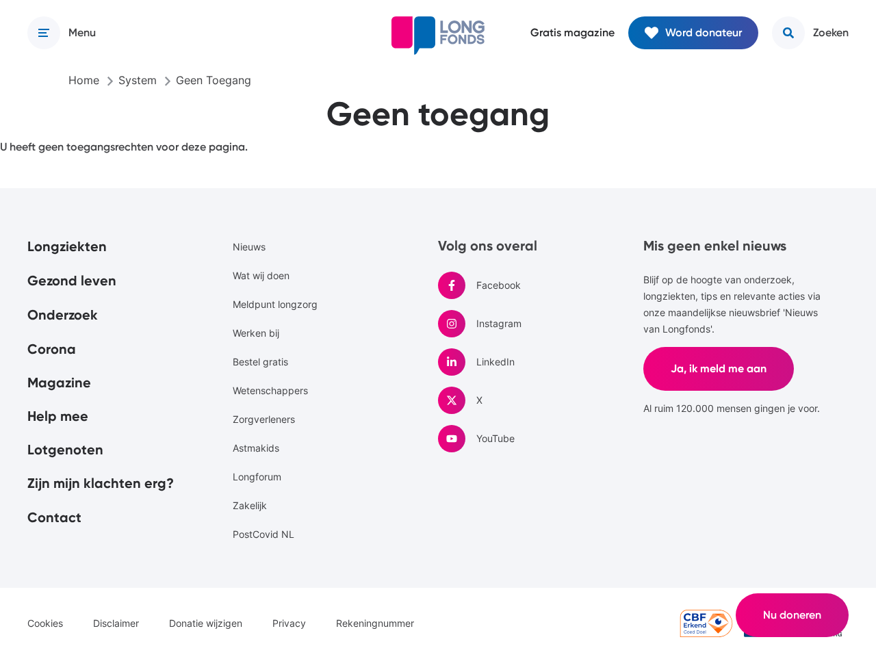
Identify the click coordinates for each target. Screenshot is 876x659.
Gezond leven (71, 280)
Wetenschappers (270, 390)
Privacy (289, 623)
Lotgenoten (65, 449)
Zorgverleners (264, 419)
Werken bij (256, 333)
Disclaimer (116, 623)
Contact (54, 517)
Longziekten (67, 246)
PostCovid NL (263, 534)
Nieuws (249, 247)
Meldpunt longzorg (275, 304)
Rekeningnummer (375, 623)
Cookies (45, 623)
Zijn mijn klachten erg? (100, 483)
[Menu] (43, 32)
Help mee (57, 416)
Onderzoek (62, 315)
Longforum (257, 476)
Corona (51, 349)
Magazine (59, 382)
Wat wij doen (261, 275)
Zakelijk (250, 505)
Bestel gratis (260, 361)
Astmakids (256, 448)
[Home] (438, 35)
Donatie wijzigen (205, 623)
